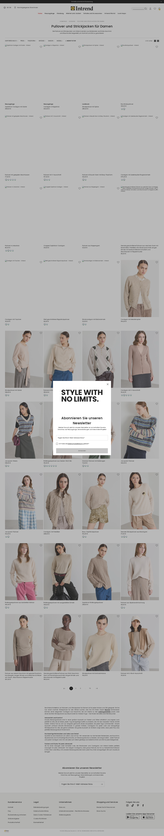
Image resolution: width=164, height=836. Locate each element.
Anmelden (82, 451)
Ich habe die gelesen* (74, 444)
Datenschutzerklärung (75, 444)
